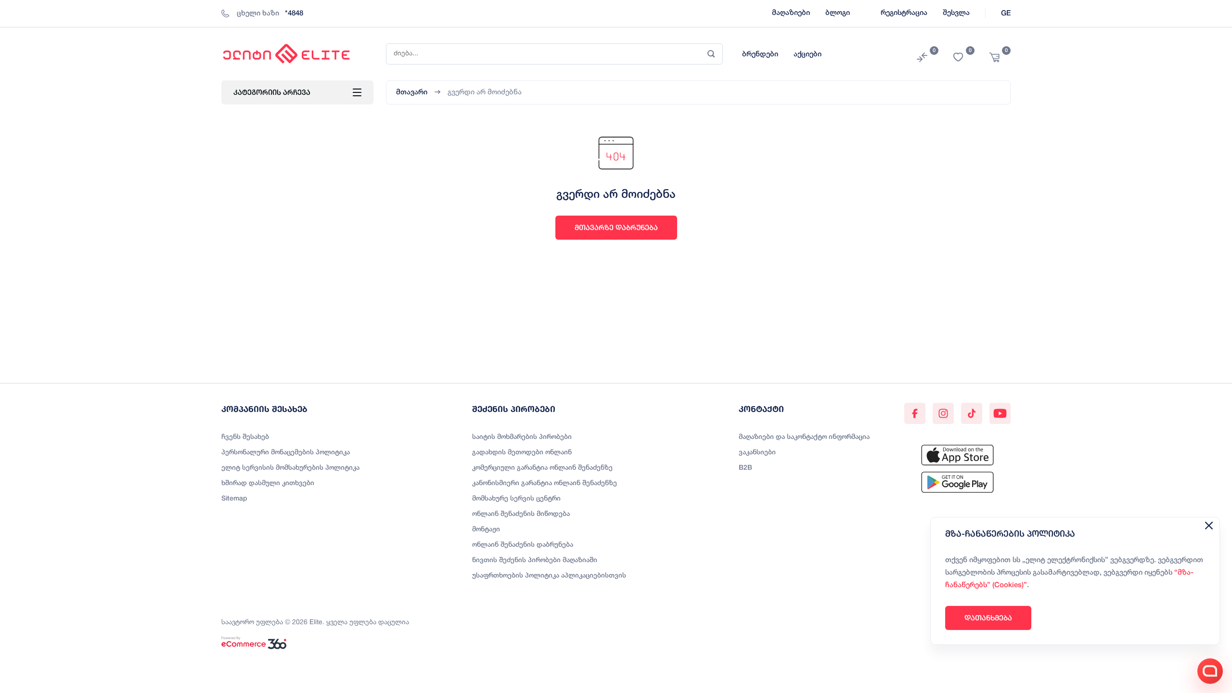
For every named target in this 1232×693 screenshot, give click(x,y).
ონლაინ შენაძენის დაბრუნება (522, 545)
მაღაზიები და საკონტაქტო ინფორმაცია (804, 437)
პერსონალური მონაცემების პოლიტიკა (285, 452)
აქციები (807, 54)
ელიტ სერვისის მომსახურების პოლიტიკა (290, 468)
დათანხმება (988, 617)
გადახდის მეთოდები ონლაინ (522, 452)
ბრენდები (760, 54)
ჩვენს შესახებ (245, 437)
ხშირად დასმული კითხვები (267, 483)
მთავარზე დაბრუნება (616, 227)
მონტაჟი (486, 529)
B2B (745, 468)
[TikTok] (971, 413)
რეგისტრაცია (904, 13)
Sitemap (234, 499)
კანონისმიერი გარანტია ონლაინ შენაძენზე (544, 483)
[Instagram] (943, 413)
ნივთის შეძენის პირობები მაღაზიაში (534, 560)
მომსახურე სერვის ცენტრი (516, 499)
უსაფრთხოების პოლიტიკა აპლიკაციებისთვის (549, 576)
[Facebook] (914, 413)
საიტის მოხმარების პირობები (522, 437)
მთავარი (411, 92)
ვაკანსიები (757, 452)
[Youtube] (1000, 413)
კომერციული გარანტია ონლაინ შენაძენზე (542, 468)
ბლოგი (837, 13)
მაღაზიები (791, 13)
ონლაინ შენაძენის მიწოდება (521, 514)
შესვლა (956, 13)
